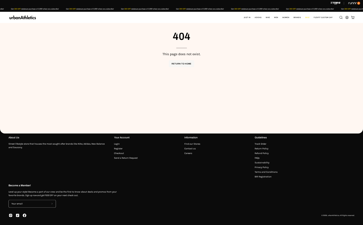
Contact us (190, 148)
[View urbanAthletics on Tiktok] (17, 215)
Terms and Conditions (266, 172)
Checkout (119, 153)
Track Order (260, 143)
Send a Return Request (126, 157)
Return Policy (261, 148)
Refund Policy (262, 153)
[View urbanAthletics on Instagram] (10, 215)
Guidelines (261, 137)
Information (191, 137)
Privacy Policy (262, 167)
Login (117, 143)
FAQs (257, 157)
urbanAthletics (333, 215)
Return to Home (181, 64)
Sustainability (262, 162)
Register (118, 148)
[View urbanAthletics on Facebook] (24, 215)
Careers (188, 153)
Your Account (122, 137)
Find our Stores (192, 143)
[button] (258, 17)
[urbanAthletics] (23, 17)
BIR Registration (263, 176)
